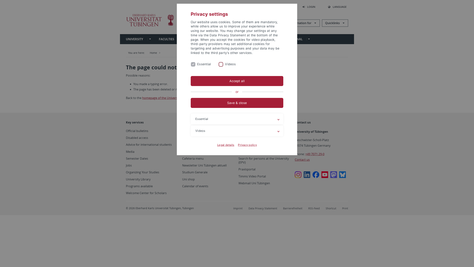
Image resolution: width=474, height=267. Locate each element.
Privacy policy (247, 145)
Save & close (237, 103)
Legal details (225, 145)
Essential (204, 64)
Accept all (237, 81)
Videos (230, 64)
